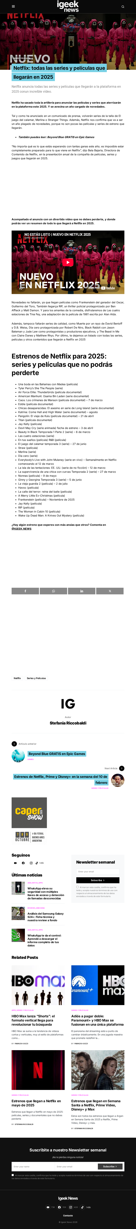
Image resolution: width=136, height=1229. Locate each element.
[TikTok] (39, 863)
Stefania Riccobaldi (68, 723)
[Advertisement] (68, 189)
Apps (40, 883)
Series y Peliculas (36, 678)
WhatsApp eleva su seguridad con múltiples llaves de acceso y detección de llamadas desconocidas (46, 893)
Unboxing (40, 908)
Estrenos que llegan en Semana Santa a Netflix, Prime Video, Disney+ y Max (96, 1105)
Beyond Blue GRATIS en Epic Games (70, 137)
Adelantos (33, 883)
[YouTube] (15, 863)
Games (31, 759)
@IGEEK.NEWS (21, 528)
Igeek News (68, 1198)
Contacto (68, 1215)
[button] (13, 7)
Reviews (31, 908)
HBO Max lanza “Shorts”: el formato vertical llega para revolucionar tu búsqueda (33, 1020)
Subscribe (96, 880)
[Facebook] (23, 863)
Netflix (17, 678)
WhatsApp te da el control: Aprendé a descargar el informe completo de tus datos (44, 940)
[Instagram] (31, 863)
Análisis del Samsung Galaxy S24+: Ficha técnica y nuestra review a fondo (46, 917)
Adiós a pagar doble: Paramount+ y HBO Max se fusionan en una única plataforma (97, 1020)
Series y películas (21, 58)
